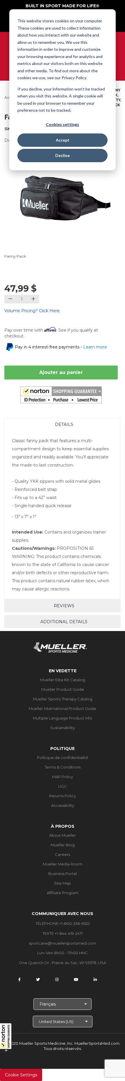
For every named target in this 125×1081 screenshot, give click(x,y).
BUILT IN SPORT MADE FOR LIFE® (62, 5)
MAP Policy (62, 776)
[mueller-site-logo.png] (60, 646)
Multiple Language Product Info (62, 718)
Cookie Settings (21, 1075)
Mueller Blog (63, 845)
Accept (62, 140)
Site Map (62, 883)
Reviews (64, 606)
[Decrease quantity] (10, 299)
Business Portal (62, 873)
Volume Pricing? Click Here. (32, 310)
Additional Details (64, 622)
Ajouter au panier (61, 372)
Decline (62, 155)
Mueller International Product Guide (62, 708)
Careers (62, 854)
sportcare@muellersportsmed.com (62, 943)
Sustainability (62, 727)
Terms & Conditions (62, 767)
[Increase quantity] (33, 299)
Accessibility (62, 805)
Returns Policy (62, 795)
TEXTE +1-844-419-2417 (62, 933)
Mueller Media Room (62, 864)
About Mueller (62, 835)
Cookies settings (62, 124)
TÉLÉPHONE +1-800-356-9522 (62, 923)
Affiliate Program (62, 892)
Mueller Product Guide (62, 689)
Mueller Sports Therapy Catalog (62, 699)
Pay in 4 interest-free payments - (61, 347)
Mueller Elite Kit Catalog (62, 679)
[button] (6, 1037)
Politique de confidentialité (62, 757)
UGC (62, 786)
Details (64, 424)
